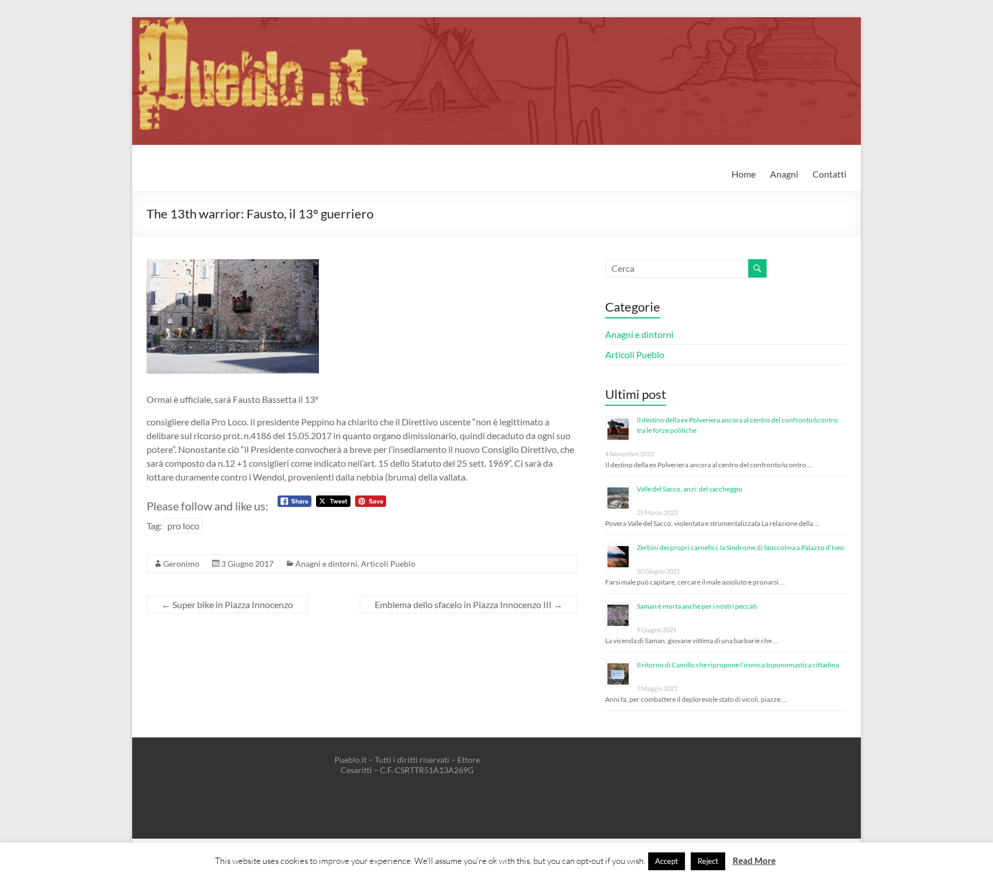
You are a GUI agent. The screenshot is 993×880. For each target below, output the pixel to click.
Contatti (829, 173)
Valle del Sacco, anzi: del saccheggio (689, 489)
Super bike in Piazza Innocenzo (227, 604)
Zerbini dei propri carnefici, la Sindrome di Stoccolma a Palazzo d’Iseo (740, 547)
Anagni (784, 173)
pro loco (183, 525)
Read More (754, 860)
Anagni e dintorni (326, 563)
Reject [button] (708, 861)
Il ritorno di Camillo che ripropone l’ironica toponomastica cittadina (738, 664)
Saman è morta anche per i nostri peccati (697, 606)
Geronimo (181, 563)
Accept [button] (666, 861)
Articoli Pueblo (388, 563)
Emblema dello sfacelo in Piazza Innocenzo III (469, 604)
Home (744, 173)
